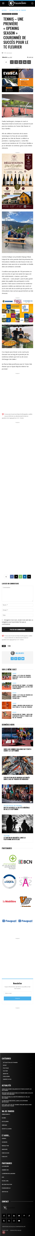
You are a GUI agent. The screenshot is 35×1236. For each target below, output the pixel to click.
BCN (3, 1177)
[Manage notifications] (3, 1232)
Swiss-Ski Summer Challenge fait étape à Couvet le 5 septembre (17, 750)
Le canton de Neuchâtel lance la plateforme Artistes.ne (15, 839)
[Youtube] (22, 658)
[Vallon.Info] (13, 653)
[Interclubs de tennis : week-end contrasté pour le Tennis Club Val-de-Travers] (6, 715)
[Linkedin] (25, 62)
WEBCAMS (4, 1125)
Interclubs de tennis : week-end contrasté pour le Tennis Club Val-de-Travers (22, 715)
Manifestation (14, 14)
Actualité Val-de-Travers (18, 10)
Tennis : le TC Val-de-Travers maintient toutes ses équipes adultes (21, 677)
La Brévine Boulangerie (8, 1173)
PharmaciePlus (6, 1188)
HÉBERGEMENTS (6, 1114)
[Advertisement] (17, 392)
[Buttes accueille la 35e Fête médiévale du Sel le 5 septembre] (17, 793)
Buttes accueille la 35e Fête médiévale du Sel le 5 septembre (17, 808)
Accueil (4, 10)
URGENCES (4, 1142)
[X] (16, 62)
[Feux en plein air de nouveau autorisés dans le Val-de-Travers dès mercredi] (17, 765)
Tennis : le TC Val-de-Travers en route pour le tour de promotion (22, 696)
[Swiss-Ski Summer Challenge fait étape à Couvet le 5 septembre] (17, 737)
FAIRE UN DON (5, 1153)
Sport (14, 673)
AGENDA (4, 1138)
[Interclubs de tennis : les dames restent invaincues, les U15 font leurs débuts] (6, 686)
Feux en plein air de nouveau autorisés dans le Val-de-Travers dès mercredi (17, 778)
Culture (6, 835)
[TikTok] (29, 1216)
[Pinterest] (24, 1216)
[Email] (29, 62)
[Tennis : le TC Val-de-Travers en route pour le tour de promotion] (6, 695)
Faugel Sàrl (5, 1180)
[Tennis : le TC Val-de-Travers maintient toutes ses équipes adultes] (6, 676)
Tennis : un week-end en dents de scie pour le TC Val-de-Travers (22, 706)
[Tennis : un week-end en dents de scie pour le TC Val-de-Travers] (6, 705)
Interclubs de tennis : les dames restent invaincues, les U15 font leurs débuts (22, 686)
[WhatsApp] (20, 62)
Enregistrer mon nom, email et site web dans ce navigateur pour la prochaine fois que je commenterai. (17, 622)
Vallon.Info (4, 57)
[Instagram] (15, 658)
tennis (9, 646)
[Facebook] (12, 62)
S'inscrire (17, 998)
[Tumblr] (4, 1221)
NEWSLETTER (5, 1145)
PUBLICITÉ (4, 1156)
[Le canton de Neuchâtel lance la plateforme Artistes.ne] (17, 824)
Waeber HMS (5, 1170)
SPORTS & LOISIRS (7, 1128)
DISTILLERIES (5, 1121)
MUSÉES (4, 1118)
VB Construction (7, 1184)
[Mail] (19, 1216)
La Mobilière (5, 1166)
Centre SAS (5, 1191)
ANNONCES (4, 1149)
